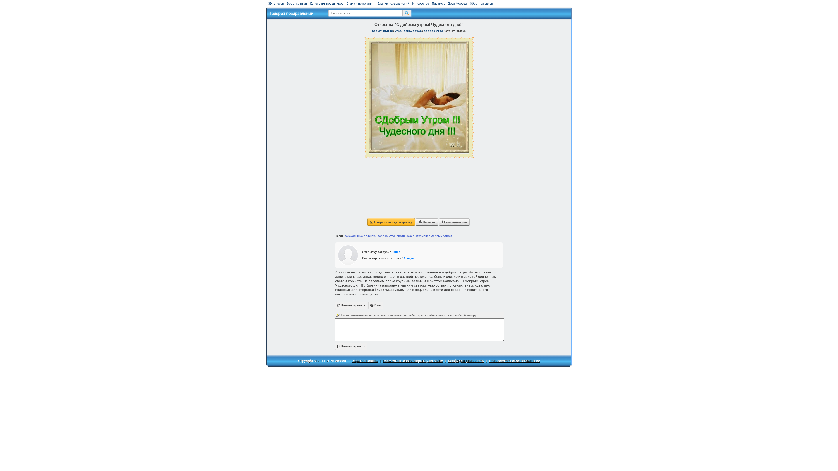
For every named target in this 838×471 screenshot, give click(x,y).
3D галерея (276, 3)
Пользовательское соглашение (514, 361)
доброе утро (433, 30)
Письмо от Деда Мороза (449, 3)
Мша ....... (400, 252)
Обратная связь (481, 3)
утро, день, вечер (408, 30)
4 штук (409, 258)
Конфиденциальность (466, 361)
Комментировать (351, 346)
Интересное (420, 3)
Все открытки (297, 3)
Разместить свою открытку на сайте (413, 361)
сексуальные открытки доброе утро (370, 235)
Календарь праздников (326, 3)
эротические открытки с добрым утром (424, 235)
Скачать (427, 222)
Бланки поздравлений (393, 3)
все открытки (382, 30)
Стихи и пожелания (360, 3)
